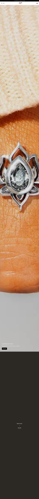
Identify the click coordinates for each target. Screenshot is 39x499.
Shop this (4, 348)
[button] (2, 3)
